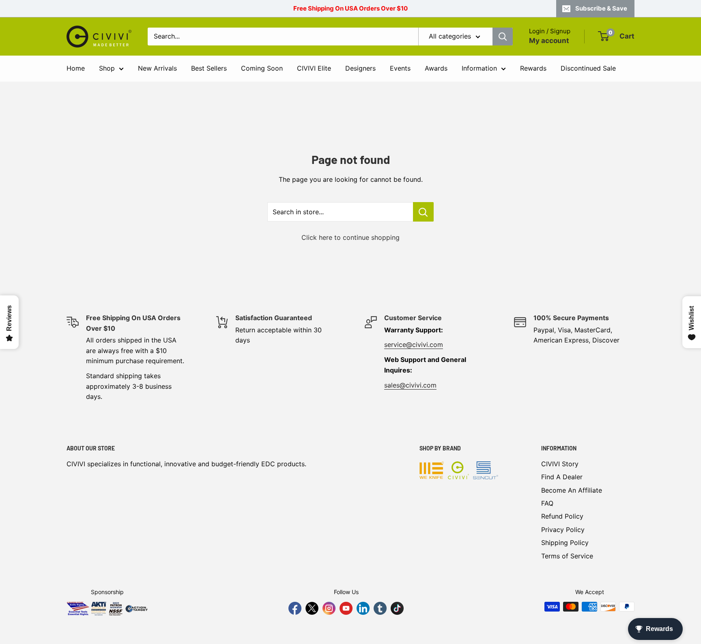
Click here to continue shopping (350, 237)
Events (400, 68)
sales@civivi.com (410, 385)
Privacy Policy (563, 530)
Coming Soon (262, 68)
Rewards (533, 68)
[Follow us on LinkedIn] (363, 608)
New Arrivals (157, 68)
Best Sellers (209, 68)
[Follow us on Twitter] (311, 608)
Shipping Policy (565, 542)
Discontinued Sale (588, 68)
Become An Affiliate (571, 490)
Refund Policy (562, 516)
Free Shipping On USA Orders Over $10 (350, 8)
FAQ (547, 503)
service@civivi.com (413, 344)
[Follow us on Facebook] (294, 608)
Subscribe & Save (601, 8)
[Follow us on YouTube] (346, 608)
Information (479, 68)
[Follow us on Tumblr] (380, 608)
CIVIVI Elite (314, 68)
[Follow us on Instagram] (329, 608)
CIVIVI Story (559, 464)
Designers (360, 68)
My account (549, 41)
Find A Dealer (562, 477)
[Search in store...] (423, 212)
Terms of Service (567, 556)
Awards (436, 68)
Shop (107, 68)
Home (76, 68)
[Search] (502, 36)
